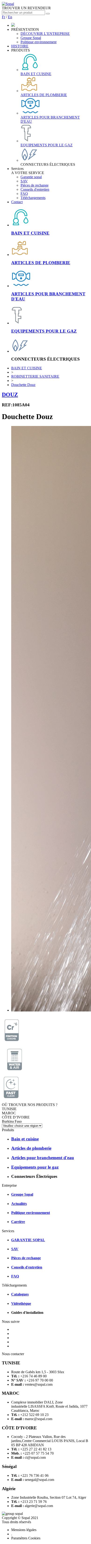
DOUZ (10, 395)
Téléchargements (33, 198)
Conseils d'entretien (35, 189)
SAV (24, 181)
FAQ (24, 194)
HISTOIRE (19, 46)
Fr (3, 17)
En (10, 17)
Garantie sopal (31, 177)
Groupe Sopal (31, 38)
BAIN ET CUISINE (26, 368)
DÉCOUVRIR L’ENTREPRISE (45, 34)
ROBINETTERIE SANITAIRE (35, 376)
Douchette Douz (23, 385)
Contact (17, 202)
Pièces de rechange (35, 185)
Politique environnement (38, 42)
